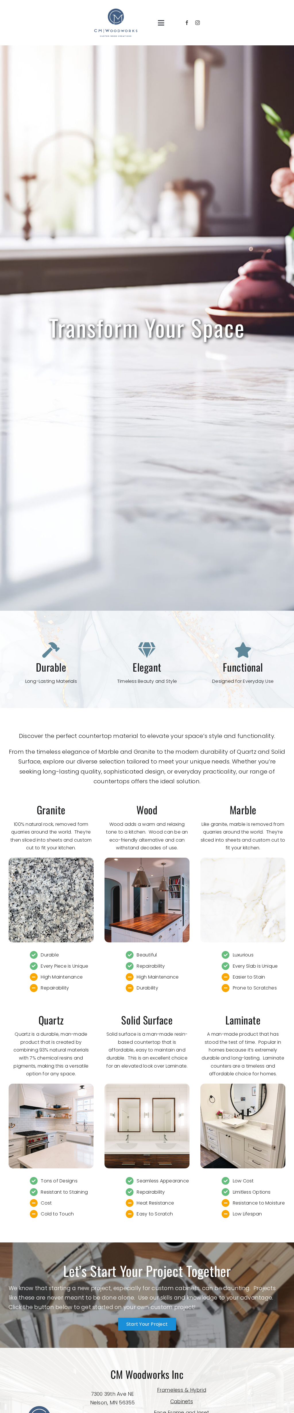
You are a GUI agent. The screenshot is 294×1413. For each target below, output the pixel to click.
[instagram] (197, 22)
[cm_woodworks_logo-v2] (115, 10)
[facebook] (187, 22)
